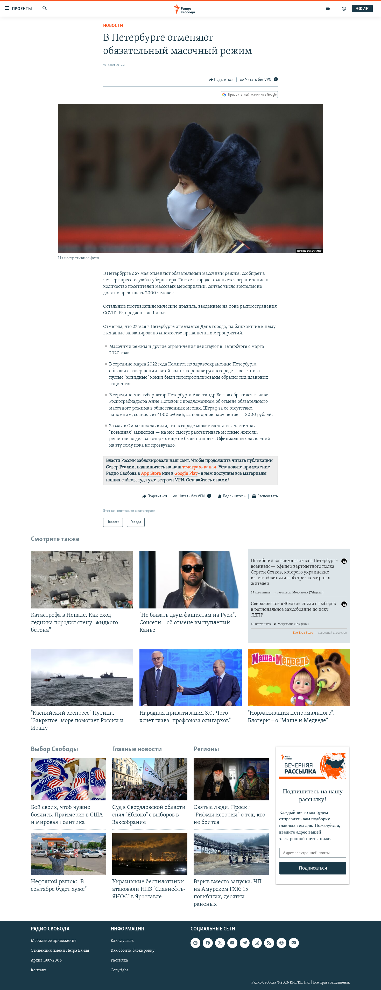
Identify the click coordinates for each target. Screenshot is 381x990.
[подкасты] (344, 9)
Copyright (119, 970)
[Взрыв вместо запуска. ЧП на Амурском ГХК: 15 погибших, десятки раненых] (231, 854)
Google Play (185, 473)
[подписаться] (294, 943)
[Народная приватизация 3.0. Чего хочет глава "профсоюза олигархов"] (190, 677)
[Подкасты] (281, 943)
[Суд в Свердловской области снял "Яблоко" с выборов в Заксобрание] (149, 779)
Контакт (38, 970)
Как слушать (122, 941)
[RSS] (269, 943)
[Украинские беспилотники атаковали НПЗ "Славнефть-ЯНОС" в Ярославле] (149, 854)
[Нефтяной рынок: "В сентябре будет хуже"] (68, 854)
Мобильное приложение (53, 941)
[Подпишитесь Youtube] (232, 943)
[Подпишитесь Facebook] (208, 943)
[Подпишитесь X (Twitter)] (220, 943)
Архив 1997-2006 (46, 960)
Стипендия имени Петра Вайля (60, 951)
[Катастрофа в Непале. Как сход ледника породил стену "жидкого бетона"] (82, 579)
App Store (151, 473)
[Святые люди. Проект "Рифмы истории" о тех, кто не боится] (231, 779)
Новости (113, 26)
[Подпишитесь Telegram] (245, 943)
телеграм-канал (199, 467)
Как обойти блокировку (132, 951)
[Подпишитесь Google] (195, 943)
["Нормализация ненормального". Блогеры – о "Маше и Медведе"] (299, 677)
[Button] (221, 79)
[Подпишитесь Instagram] (257, 943)
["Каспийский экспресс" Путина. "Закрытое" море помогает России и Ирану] (82, 677)
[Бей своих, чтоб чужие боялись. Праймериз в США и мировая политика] (68, 779)
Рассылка (119, 960)
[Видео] (328, 9)
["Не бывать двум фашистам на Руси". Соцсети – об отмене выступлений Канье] (190, 579)
